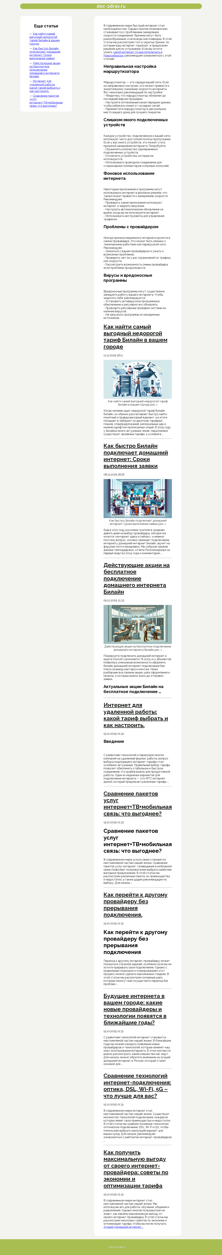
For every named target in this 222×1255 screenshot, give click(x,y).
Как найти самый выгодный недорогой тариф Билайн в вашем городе (44, 38)
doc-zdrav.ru (111, 6)
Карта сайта (116, 1247)
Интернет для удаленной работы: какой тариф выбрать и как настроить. (44, 86)
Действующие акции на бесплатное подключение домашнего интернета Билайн (44, 70)
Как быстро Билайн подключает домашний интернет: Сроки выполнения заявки (44, 53)
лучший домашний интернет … (123, 1227)
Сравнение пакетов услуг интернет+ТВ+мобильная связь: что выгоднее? (46, 101)
